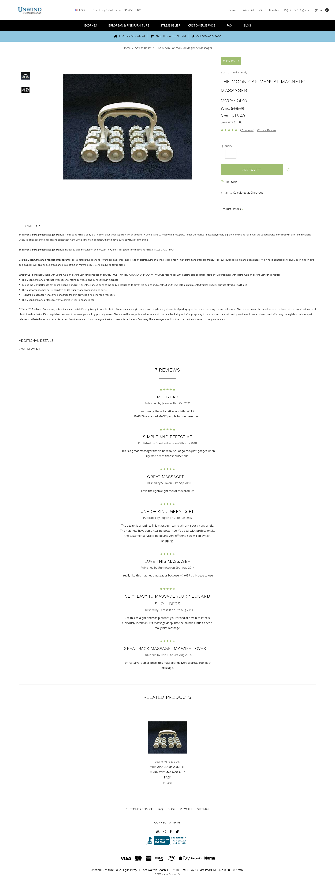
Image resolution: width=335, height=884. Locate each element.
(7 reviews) (247, 130)
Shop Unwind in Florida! (170, 36)
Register (304, 10)
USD (82, 10)
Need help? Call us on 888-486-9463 (117, 10)
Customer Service (202, 25)
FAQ (230, 25)
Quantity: (227, 146)
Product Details (231, 209)
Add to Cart (167, 749)
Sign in (288, 10)
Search (233, 10)
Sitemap (203, 809)
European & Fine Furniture (129, 25)
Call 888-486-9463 (208, 36)
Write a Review (266, 130)
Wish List (248, 10)
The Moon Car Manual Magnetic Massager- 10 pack (167, 772)
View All (186, 809)
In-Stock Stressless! (131, 36)
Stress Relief (170, 25)
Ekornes (91, 25)
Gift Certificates (269, 10)
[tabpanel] (167, 751)
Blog (247, 25)
